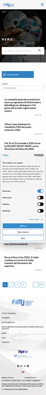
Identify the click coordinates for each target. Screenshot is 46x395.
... (35, 285)
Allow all (23, 226)
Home (4, 12)
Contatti (6, 342)
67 (42, 285)
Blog (4, 338)
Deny (23, 238)
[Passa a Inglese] (23, 372)
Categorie (5, 84)
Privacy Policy (8, 378)
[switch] (40, 197)
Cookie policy (30, 378)
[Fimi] (9, 5)
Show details (34, 219)
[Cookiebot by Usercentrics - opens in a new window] (34, 155)
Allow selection (23, 232)
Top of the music (9, 313)
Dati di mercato (8, 322)
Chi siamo (6, 318)
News (4, 333)
